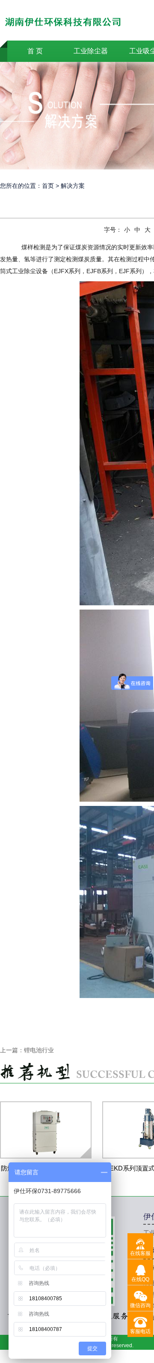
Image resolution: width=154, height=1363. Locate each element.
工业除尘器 (91, 51)
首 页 (35, 51)
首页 (48, 185)
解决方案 (73, 185)
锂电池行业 (39, 1050)
